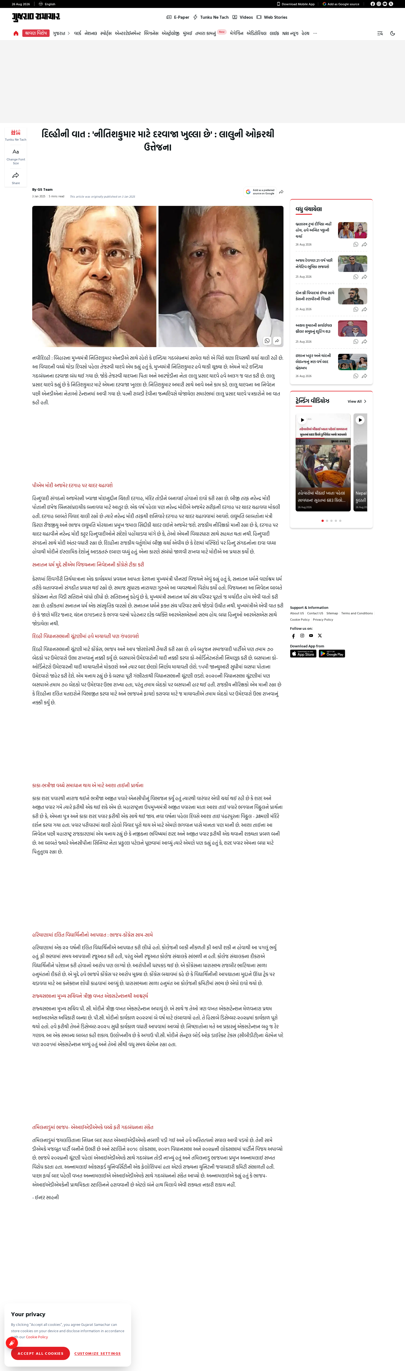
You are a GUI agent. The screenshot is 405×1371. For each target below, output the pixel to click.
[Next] (366, 468)
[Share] (15, 175)
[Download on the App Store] (303, 653)
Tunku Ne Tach (214, 17)
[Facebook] (373, 4)
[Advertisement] (202, 81)
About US (297, 613)
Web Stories (275, 17)
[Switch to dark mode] (392, 33)
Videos (246, 17)
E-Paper (181, 17)
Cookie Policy (300, 619)
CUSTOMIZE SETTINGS (97, 1353)
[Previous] (296, 468)
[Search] (380, 33)
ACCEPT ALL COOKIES (40, 1353)
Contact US (315, 613)
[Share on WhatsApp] (267, 341)
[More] (315, 33)
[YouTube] (385, 4)
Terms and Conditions (357, 613)
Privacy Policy (323, 619)
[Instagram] (379, 4)
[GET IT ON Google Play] (332, 653)
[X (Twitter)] (391, 4)
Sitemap (332, 613)
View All (355, 401)
